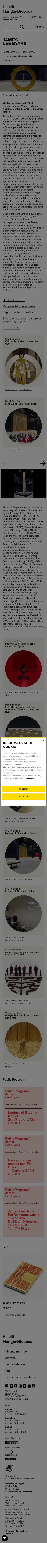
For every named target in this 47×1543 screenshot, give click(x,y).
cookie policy (29, 778)
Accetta (23, 796)
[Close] (43, 741)
